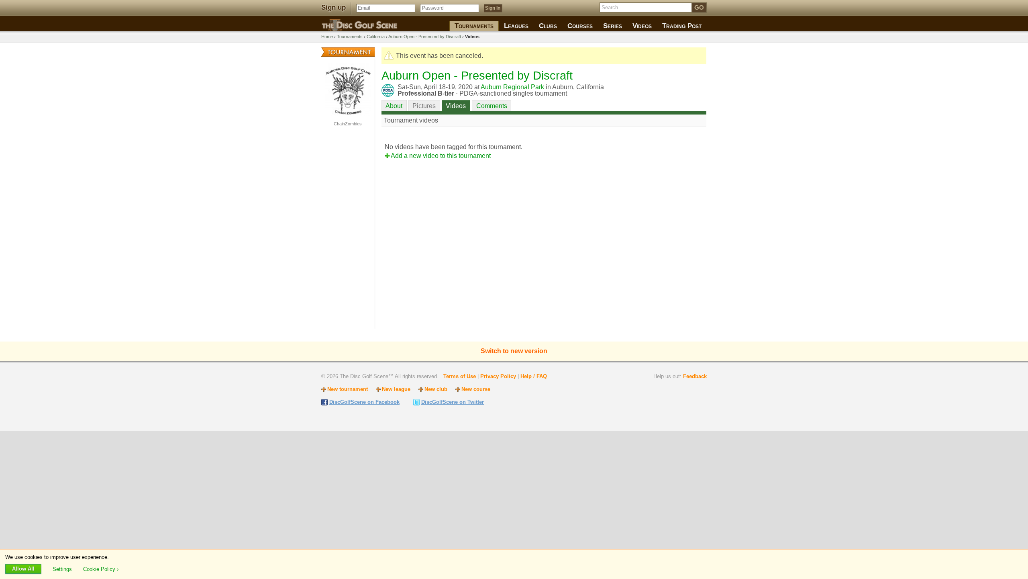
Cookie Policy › (100, 569)
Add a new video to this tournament (441, 155)
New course (475, 389)
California (376, 36)
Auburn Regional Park (512, 87)
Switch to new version (514, 351)
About (394, 105)
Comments (491, 105)
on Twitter (452, 402)
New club (435, 389)
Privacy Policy (498, 376)
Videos (456, 105)
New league (396, 389)
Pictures (424, 105)
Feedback (695, 376)
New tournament (347, 389)
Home (327, 36)
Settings (63, 569)
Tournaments (350, 36)
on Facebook (364, 402)
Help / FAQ (533, 376)
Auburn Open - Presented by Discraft (424, 36)
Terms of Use (459, 376)
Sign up (333, 7)
